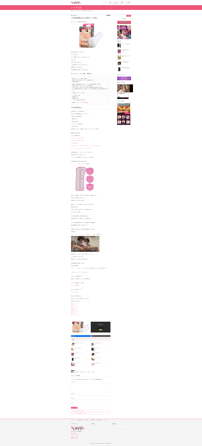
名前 (72, 393)
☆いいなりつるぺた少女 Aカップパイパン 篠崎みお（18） (82, 148)
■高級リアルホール (74, 314)
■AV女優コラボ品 (74, 311)
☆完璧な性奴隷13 (74, 143)
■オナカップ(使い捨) (75, 306)
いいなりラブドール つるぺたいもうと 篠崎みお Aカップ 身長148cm (84, 234)
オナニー (108, 15)
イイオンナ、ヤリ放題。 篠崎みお (81, 102)
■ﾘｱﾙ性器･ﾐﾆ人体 (74, 309)
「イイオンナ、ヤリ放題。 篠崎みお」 (78, 163)
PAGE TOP (197, 432)
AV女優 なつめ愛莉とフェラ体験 (78, 410)
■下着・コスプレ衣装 (74, 435)
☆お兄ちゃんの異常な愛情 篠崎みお (78, 138)
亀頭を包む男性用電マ (126, 67)
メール (73, 398)
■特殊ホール (73, 312)
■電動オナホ (73, 308)
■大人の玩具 (73, 432)
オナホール (80, 370)
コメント (73, 381)
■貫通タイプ (73, 303)
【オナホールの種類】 (75, 285)
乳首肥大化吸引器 (125, 61)
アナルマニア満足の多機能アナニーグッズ (80, 413)
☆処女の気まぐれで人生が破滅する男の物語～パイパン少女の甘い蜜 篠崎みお (86, 145)
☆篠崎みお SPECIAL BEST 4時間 (77, 140)
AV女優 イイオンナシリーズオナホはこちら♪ (80, 272)
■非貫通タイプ (74, 305)
